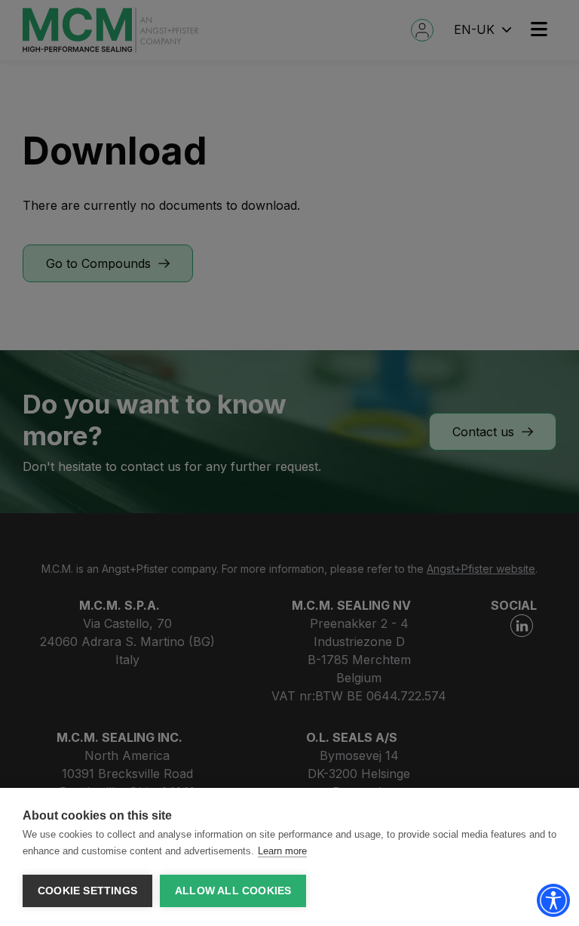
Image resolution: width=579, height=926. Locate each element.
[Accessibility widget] (553, 900)
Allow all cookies (233, 891)
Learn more (282, 851)
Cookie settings (87, 891)
